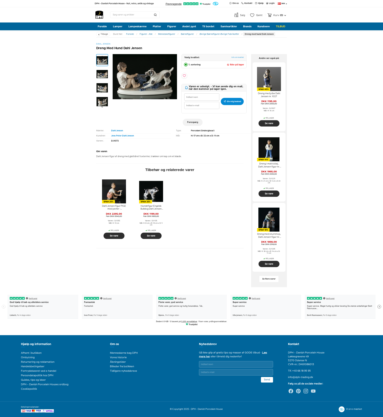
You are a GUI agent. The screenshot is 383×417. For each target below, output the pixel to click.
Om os (114, 344)
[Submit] (155, 15)
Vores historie (118, 357)
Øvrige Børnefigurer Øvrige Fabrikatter (219, 34)
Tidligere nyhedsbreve (123, 371)
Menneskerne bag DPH (124, 353)
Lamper (117, 26)
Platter (157, 26)
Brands (247, 26)
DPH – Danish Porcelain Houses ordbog (45, 384)
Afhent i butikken (31, 353)
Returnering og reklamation (37, 362)
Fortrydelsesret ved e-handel (38, 371)
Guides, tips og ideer (33, 380)
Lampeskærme (137, 26)
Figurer (171, 26)
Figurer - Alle (146, 34)
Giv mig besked (234, 101)
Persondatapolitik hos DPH (37, 375)
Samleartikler (229, 26)
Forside (102, 26)
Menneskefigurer (166, 34)
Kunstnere (263, 26)
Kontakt (293, 344)
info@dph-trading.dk (300, 377)
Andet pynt (189, 26)
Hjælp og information (36, 344)
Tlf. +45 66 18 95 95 (299, 371)
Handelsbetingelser (32, 366)
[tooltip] (114, 207)
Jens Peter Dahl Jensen (122, 136)
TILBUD (280, 26)
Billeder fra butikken (122, 366)
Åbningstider (118, 362)
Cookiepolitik (29, 389)
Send (267, 379)
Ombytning (28, 357)
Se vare (114, 236)
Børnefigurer (187, 34)
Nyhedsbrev (208, 344)
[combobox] (135, 15)
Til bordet (208, 26)
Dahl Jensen (117, 131)
